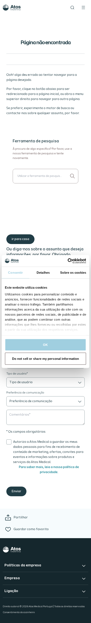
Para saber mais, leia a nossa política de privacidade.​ (49, 470)
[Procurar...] (72, 176)
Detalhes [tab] (43, 272)
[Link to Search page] (72, 8)
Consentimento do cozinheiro (19, 612)
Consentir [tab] (15, 272)
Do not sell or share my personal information (45, 358)
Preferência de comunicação (25, 392)
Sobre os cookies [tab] (73, 272)
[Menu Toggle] (83, 8)
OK (45, 345)
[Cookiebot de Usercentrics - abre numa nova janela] (67, 261)
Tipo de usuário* (17, 373)
